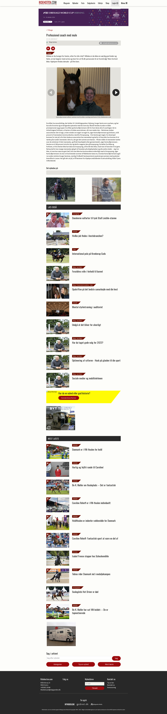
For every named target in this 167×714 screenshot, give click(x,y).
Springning (76, 214)
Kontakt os (111, 685)
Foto (82, 3)
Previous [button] (51, 92)
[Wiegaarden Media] (96, 704)
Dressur (75, 552)
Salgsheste (91, 3)
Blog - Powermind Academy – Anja (83, 285)
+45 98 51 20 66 (45, 687)
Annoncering (111, 687)
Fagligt (49, 53)
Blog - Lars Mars (77, 267)
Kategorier (58, 664)
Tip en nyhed (83, 664)
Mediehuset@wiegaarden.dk (50, 690)
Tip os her (110, 683)
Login (114, 3)
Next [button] (116, 92)
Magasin (67, 3)
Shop (107, 3)
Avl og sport (76, 587)
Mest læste (109, 664)
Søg (116, 658)
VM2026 (75, 445)
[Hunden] (70, 704)
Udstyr (100, 3)
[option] (83, 93)
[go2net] (82, 704)
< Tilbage (49, 30)
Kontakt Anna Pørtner (68, 398)
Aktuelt (75, 231)
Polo (74, 249)
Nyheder (75, 3)
